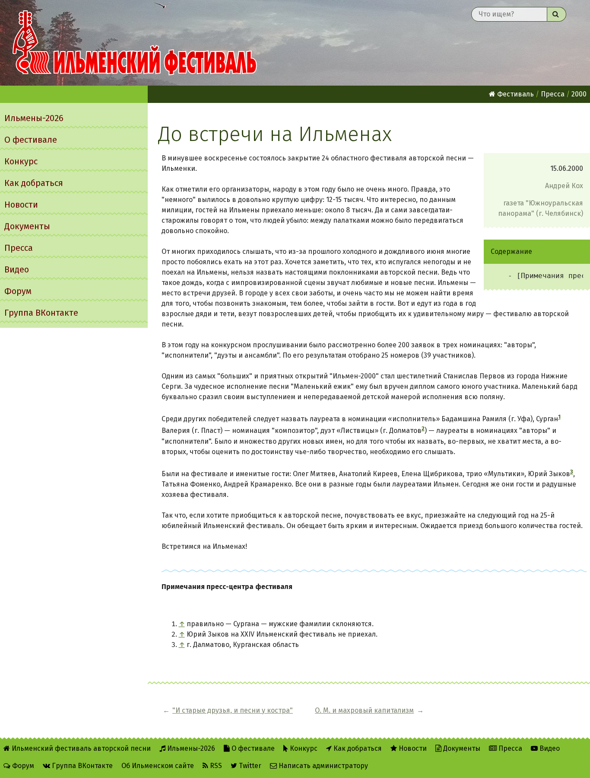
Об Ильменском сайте (157, 766)
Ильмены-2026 (33, 118)
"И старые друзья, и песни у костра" (232, 710)
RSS (215, 766)
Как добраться (33, 183)
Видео (16, 269)
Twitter (249, 766)
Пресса (18, 248)
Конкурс (21, 161)
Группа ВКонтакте (41, 312)
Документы (27, 226)
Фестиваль (514, 94)
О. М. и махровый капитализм (364, 710)
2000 (579, 94)
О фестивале (30, 139)
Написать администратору (322, 766)
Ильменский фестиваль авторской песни (134, 42)
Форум (18, 291)
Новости (21, 204)
